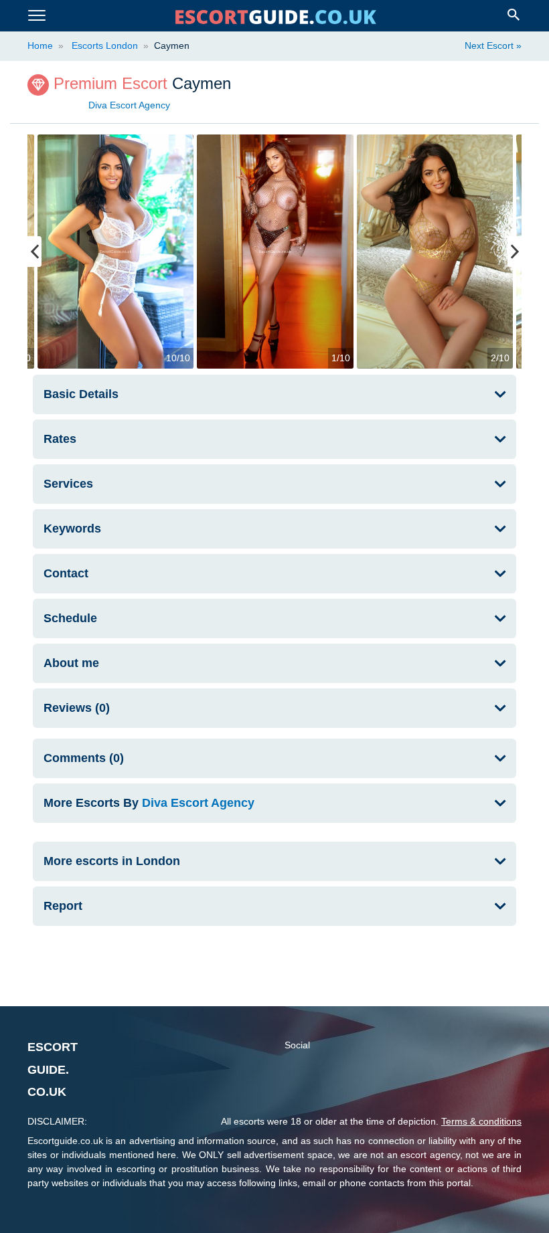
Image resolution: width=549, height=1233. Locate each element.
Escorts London (103, 45)
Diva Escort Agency (129, 105)
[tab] (274, 394)
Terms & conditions (481, 1121)
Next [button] (514, 251)
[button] (274, 803)
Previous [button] (34, 251)
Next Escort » (493, 45)
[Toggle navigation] (36, 15)
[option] (275, 251)
